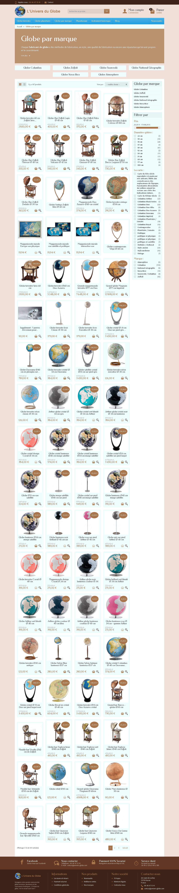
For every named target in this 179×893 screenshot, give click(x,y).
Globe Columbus (141, 89)
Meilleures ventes (90, 881)
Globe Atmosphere (142, 107)
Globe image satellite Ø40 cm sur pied (58, 496)
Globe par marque (63, 21)
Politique (141, 233)
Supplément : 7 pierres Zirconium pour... (30, 328)
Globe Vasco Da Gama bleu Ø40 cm (116, 832)
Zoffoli (140, 277)
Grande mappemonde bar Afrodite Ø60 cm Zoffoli (30, 835)
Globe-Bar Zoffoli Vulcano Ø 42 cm (59, 161)
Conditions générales (61, 885)
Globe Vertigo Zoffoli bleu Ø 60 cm (59, 205)
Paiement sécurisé (60, 881)
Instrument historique (101, 21)
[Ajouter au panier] (35, 126)
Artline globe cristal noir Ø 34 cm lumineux (116, 412)
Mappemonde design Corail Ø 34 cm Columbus (59, 581)
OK (107, 11)
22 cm (140, 136)
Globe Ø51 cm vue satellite (30, 496)
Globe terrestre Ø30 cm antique (30, 664)
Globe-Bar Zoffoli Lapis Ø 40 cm (59, 119)
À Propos (117, 878)
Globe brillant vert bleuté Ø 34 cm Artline (116, 580)
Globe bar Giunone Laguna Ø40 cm (88, 832)
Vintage (141, 253)
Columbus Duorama (146, 213)
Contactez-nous (119, 885)
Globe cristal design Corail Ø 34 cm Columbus (30, 455)
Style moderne (144, 250)
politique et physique (147, 236)
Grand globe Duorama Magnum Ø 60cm (87, 790)
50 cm (140, 153)
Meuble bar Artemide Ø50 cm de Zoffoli (30, 790)
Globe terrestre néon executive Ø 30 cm (116, 370)
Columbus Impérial (145, 216)
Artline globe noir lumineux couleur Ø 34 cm (87, 581)
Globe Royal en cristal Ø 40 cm (59, 706)
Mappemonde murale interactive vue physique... (87, 246)
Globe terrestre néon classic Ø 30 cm (30, 412)
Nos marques (89, 885)
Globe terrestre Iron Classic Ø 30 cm (59, 328)
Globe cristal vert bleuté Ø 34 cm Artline (87, 412)
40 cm (140, 147)
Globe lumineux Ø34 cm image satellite (30, 538)
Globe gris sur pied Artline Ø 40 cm (116, 538)
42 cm (140, 150)
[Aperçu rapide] (40, 126)
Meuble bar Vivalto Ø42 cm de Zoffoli (30, 750)
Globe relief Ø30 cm (58, 789)
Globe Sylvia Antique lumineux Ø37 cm (87, 664)
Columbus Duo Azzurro (147, 210)
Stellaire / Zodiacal (146, 245)
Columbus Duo (144, 204)
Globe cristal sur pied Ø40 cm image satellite (87, 496)
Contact (50, 2)
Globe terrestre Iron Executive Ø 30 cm (88, 328)
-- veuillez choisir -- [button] (113, 84)
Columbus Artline (145, 199)
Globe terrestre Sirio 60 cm (30, 287)
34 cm (140, 142)
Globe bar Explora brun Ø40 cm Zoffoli (59, 748)
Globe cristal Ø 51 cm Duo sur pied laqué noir (30, 706)
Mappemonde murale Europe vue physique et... (30, 246)
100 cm (140, 165)
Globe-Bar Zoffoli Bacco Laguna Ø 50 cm (116, 161)
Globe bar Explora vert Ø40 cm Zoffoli (87, 748)
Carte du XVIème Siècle (147, 196)
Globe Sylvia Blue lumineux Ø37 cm (59, 664)
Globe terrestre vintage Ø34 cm (116, 203)
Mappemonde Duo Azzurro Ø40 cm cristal (87, 203)
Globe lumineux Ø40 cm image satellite (116, 496)
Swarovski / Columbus (147, 274)
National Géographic (146, 268)
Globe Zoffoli (139, 93)
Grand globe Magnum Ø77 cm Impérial (116, 287)
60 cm (140, 159)
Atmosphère (143, 262)
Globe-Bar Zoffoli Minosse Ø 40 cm (30, 161)
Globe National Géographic (145, 100)
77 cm (140, 162)
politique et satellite (146, 242)
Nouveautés (156, 21)
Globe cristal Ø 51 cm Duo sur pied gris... (116, 328)
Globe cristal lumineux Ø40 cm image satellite (58, 454)
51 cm (140, 156)
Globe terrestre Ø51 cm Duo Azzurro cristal (87, 706)
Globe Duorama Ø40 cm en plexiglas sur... (30, 370)
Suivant (125, 848)
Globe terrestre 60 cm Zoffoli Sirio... (30, 119)
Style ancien (143, 247)
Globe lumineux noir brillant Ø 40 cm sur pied (58, 539)
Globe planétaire (42, 21)
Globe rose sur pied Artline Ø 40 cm (88, 538)
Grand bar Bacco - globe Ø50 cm (116, 706)
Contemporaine (144, 227)
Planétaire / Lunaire (146, 230)
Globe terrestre (24, 21)
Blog (117, 21)
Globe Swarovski (141, 96)
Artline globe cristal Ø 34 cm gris (59, 412)
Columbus (142, 265)
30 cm (140, 139)
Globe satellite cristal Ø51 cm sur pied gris (87, 370)
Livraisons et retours (61, 878)
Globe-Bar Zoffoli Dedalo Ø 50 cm (30, 203)
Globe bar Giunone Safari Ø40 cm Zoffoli (59, 832)
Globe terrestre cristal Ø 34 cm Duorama (59, 370)
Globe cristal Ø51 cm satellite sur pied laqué (116, 454)
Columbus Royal (144, 224)
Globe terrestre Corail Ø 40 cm (30, 580)
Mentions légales (120, 881)
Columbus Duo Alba (146, 207)
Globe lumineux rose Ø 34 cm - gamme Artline (116, 622)
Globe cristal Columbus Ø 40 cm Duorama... (116, 664)
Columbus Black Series (147, 201)
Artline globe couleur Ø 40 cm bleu (59, 622)
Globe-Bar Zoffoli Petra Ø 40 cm (88, 119)
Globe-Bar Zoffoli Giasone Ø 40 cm (87, 161)
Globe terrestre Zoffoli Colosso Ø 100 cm (116, 122)
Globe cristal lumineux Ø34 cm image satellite (87, 454)
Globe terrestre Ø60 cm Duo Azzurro (59, 287)
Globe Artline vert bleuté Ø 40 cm (30, 622)
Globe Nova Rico (141, 103)
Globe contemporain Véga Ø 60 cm (116, 247)
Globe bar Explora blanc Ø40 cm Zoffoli (116, 748)
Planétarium (81, 21)
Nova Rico (142, 271)
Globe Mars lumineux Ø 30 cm (116, 790)
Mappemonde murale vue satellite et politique (58, 245)
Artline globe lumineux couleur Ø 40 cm (87, 622)
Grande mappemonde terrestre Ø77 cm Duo (87, 287)
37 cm (140, 145)
